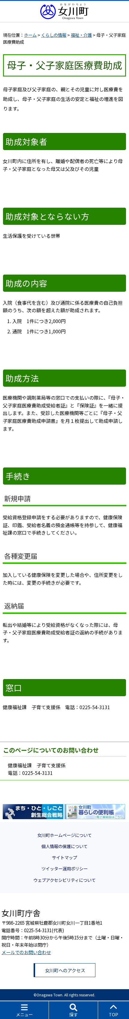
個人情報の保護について (64, 846)
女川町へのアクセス (65, 970)
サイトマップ (64, 857)
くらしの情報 (53, 35)
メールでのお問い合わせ (26, 952)
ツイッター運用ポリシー (64, 868)
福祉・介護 (81, 35)
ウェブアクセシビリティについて (64, 880)
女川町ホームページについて (64, 835)
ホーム (30, 35)
